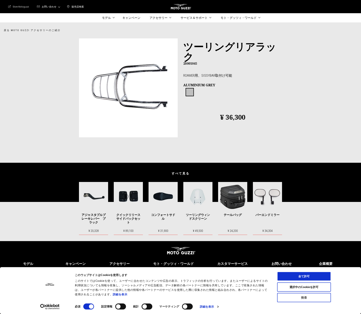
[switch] (120, 306)
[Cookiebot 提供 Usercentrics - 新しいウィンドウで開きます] (49, 306)
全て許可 (304, 276)
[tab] (189, 92)
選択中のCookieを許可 (304, 287)
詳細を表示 (120, 294)
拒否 (304, 297)
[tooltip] (189, 92)
